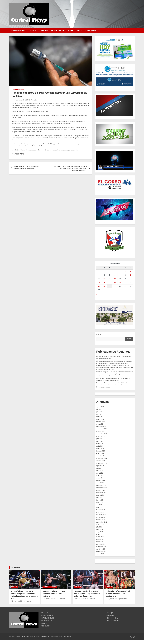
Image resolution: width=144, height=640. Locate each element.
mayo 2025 (99, 444)
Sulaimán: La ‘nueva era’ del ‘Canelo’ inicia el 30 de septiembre (118, 593)
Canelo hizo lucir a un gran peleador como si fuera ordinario (54, 593)
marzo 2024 (100, 478)
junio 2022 (99, 529)
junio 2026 (99, 412)
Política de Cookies (112, 618)
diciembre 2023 (101, 485)
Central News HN (26, 636)
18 (104, 282)
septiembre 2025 (101, 434)
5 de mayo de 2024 (17, 601)
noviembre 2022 (101, 517)
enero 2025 (100, 453)
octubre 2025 (100, 431)
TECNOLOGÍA (43, 31)
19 (109, 282)
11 (104, 279)
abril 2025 (99, 446)
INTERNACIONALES (75, 31)
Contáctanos (90, 31)
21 (120, 282)
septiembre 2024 (101, 463)
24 (99, 286)
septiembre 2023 (101, 493)
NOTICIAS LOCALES (18, 31)
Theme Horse (44, 636)
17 (99, 282)
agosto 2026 (100, 407)
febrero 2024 (100, 480)
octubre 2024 (100, 461)
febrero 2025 (100, 451)
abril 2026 (99, 417)
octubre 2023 (100, 490)
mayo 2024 (99, 473)
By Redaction (33, 100)
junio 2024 (99, 470)
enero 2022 (100, 542)
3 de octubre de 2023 (49, 599)
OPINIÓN (53, 586)
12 (109, 279)
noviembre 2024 (101, 458)
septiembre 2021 (101, 551)
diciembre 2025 (101, 426)
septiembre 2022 (101, 522)
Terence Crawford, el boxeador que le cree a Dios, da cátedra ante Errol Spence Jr (87, 593)
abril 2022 (99, 534)
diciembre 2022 (101, 515)
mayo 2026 (99, 414)
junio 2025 (99, 441)
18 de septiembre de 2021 (20, 100)
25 (104, 286)
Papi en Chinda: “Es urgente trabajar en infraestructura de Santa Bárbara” (26, 167)
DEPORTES (32, 31)
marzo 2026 (100, 419)
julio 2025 (99, 439)
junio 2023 (99, 500)
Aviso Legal (109, 613)
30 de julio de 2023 (80, 599)
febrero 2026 (100, 421)
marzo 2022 (100, 537)
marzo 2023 (100, 507)
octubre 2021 (100, 549)
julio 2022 (99, 527)
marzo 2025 (100, 448)
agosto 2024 (100, 466)
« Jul (97, 295)
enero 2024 (100, 483)
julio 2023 (99, 497)
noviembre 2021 (101, 546)
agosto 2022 (100, 524)
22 (125, 282)
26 (109, 286)
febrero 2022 (100, 539)
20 (115, 282)
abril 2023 (99, 505)
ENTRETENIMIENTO (58, 31)
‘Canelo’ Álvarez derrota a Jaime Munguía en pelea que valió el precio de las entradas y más (24, 595)
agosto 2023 (100, 495)
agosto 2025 (100, 436)
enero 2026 (100, 424)
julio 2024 (99, 468)
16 (130, 279)
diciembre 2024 (101, 456)
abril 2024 (99, 475)
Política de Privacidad (112, 621)
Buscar (98, 335)
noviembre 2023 (101, 488)
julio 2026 (99, 409)
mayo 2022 (99, 532)
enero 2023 (100, 512)
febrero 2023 (100, 510)
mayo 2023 (99, 502)
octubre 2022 (100, 520)
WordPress (67, 636)
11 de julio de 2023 (111, 599)
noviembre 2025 (101, 429)
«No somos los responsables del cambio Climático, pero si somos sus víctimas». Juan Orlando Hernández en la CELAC (70, 168)
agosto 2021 (100, 554)
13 (115, 279)
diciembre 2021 (101, 544)
